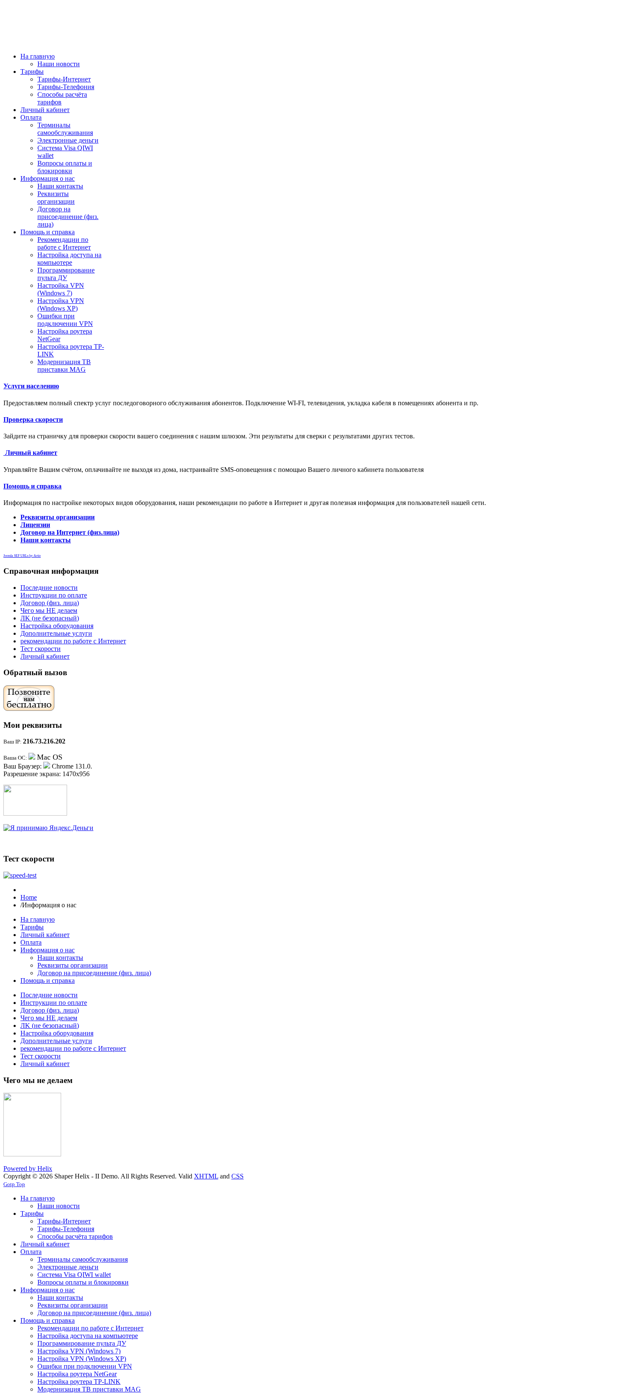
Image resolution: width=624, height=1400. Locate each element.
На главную (37, 919)
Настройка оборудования (56, 625)
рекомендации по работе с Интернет (73, 641)
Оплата (31, 942)
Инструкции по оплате (53, 595)
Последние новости (49, 587)
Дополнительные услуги (56, 633)
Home (28, 897)
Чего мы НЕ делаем (48, 610)
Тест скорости (40, 648)
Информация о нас (47, 950)
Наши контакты (45, 540)
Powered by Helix (27, 1168)
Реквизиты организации (57, 517)
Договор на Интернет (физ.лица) (69, 532)
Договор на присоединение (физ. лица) (94, 972)
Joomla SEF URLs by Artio (22, 556)
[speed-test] (20, 875)
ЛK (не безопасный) (49, 618)
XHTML (206, 1176)
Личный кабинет (30, 452)
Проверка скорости (33, 419)
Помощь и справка (32, 486)
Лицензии (35, 524)
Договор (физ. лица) (49, 602)
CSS (237, 1176)
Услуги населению (31, 386)
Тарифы (32, 927)
